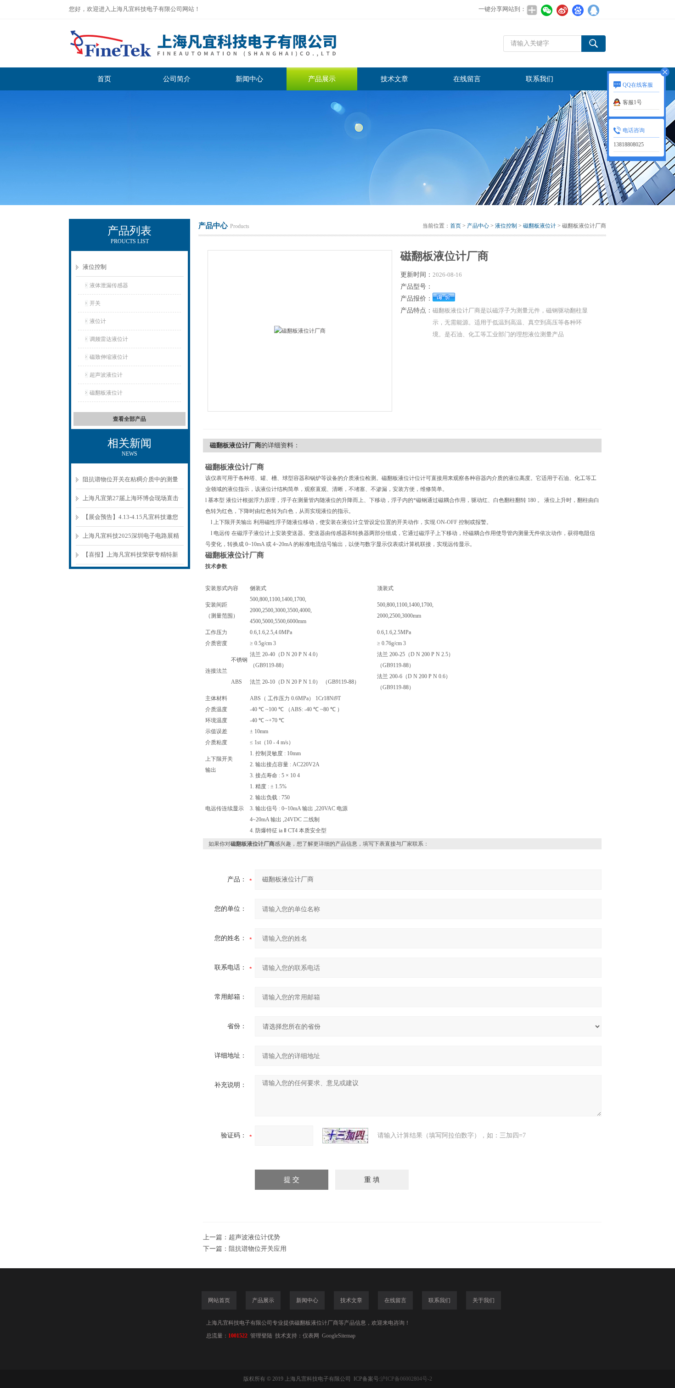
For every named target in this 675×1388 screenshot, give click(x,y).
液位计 (98, 321)
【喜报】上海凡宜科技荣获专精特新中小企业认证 (130, 557)
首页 (104, 79)
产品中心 (478, 226)
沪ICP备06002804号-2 (406, 1379)
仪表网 (311, 1335)
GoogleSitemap (338, 1335)
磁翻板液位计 (106, 393)
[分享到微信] (546, 10)
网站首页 (219, 1300)
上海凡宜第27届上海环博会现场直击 (131, 498)
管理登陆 (261, 1335)
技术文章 (394, 79)
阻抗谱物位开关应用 (258, 1248)
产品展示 (322, 79)
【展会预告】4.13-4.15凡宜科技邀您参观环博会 (130, 520)
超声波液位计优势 (254, 1237)
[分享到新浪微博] (562, 10)
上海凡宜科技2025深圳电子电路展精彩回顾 (131, 539)
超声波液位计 (106, 375)
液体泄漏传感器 (109, 285)
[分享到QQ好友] (593, 10)
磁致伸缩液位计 (109, 357)
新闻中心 (249, 79)
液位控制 (95, 266)
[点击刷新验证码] (345, 1135)
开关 (95, 303)
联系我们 (539, 79)
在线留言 (467, 79)
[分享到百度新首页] (577, 10)
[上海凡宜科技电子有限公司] (206, 43)
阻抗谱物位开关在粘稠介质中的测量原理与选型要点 (130, 482)
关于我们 (483, 1300)
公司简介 (177, 79)
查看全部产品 (129, 419)
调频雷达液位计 (109, 339)
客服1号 (632, 102)
